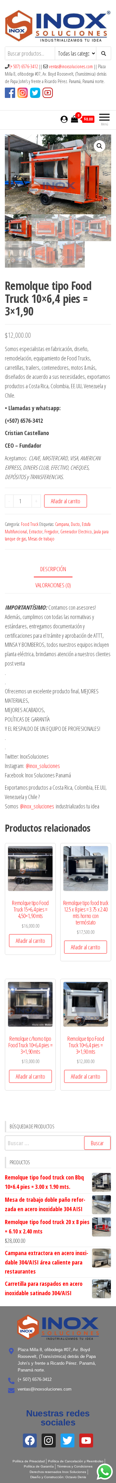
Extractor (36, 531)
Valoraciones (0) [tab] (53, 585)
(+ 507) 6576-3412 (23, 66)
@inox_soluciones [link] (43, 766)
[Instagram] (48, 1440)
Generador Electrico (76, 531)
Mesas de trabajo (41, 539)
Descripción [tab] (53, 569)
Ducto (75, 524)
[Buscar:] (58, 1143)
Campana (62, 524)
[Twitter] (67, 1440)
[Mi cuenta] (64, 119)
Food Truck (29, 524)
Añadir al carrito (65, 501)
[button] (99, 146)
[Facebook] (30, 1440)
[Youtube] (86, 1440)
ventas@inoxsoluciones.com (71, 66)
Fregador (51, 531)
